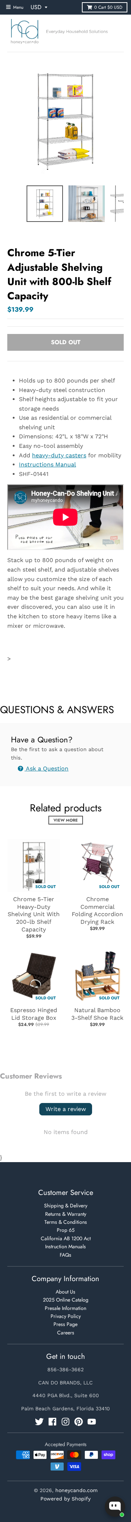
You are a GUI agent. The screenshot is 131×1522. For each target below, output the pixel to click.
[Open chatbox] (115, 1506)
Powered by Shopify (65, 1499)
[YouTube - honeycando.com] (91, 1421)
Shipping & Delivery (65, 1205)
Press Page (65, 1324)
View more (65, 820)
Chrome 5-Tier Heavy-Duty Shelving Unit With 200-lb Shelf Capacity (34, 914)
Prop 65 (66, 1230)
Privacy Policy (66, 1316)
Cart (108, 7)
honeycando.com (76, 1490)
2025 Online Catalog (65, 1299)
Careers (65, 1332)
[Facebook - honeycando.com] (52, 1421)
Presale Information (65, 1308)
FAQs (65, 1254)
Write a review (65, 1109)
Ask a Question (46, 768)
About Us (65, 1291)
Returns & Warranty (65, 1214)
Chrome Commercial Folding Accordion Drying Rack (97, 910)
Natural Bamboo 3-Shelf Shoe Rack (97, 1014)
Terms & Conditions (65, 1222)
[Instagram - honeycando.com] (65, 1421)
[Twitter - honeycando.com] (39, 1421)
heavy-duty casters (59, 455)
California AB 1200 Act (66, 1238)
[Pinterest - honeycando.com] (78, 1421)
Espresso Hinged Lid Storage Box (33, 1014)
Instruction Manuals (65, 1246)
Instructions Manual (47, 464)
